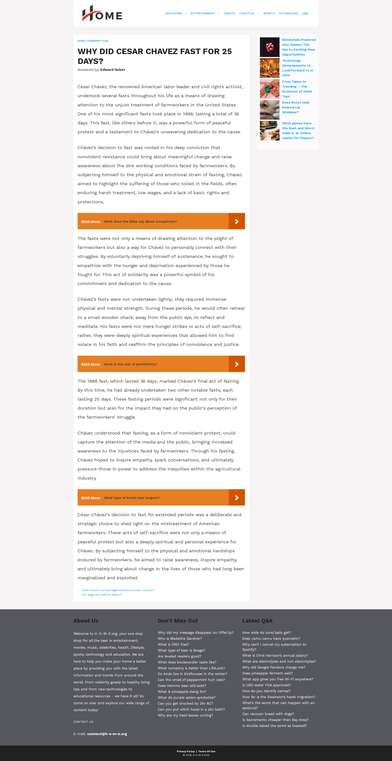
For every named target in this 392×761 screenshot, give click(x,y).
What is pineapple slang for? (182, 692)
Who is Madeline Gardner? (180, 638)
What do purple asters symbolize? (186, 697)
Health (229, 13)
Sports (269, 13)
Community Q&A (97, 41)
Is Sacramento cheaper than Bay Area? (275, 720)
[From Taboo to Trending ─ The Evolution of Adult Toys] (270, 89)
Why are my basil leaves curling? (185, 715)
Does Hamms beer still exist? (182, 686)
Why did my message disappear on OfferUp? (196, 633)
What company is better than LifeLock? (191, 668)
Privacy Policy (186, 751)
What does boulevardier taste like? (187, 662)
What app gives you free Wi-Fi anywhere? (277, 679)
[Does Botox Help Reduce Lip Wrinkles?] (270, 110)
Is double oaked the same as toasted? (274, 726)
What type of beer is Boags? (181, 650)
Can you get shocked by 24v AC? (185, 703)
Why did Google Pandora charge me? (273, 667)
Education (173, 13)
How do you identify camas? (266, 691)
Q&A (305, 13)
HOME (81, 41)
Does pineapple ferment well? (267, 673)
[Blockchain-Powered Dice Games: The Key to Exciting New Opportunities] (270, 47)
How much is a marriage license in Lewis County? (118, 590)
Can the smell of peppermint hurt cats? (191, 680)
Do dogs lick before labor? (101, 594)
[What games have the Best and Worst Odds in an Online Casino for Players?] (270, 131)
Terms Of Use (206, 751)
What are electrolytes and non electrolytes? (279, 661)
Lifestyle (246, 13)
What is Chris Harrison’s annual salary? (275, 655)
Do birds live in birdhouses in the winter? (192, 674)
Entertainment (203, 13)
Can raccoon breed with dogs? (268, 714)
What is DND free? (173, 644)
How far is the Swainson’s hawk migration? (278, 697)
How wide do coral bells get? (266, 633)
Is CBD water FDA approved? (266, 685)
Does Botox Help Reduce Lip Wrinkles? (296, 107)
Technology (288, 13)
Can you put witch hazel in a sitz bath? (191, 709)
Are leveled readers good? (179, 656)
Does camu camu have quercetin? (271, 638)
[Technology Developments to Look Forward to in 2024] (270, 68)
